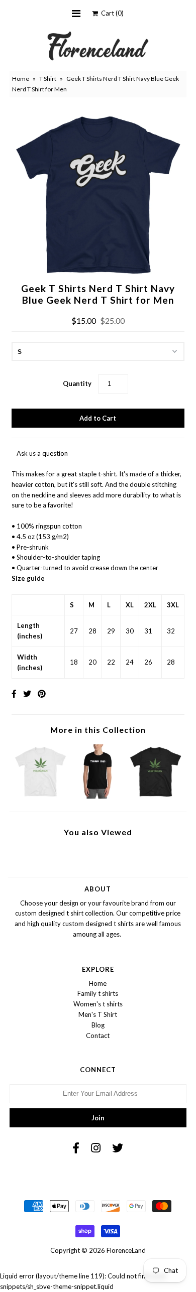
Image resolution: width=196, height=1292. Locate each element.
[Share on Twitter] (27, 693)
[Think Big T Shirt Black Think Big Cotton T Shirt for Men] (98, 796)
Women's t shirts (98, 1004)
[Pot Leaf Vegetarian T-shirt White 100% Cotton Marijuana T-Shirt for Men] (40, 796)
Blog (98, 1025)
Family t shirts (97, 993)
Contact (98, 1035)
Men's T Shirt (97, 1014)
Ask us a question (42, 453)
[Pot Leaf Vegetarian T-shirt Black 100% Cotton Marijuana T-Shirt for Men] (155, 796)
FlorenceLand (126, 1250)
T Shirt (47, 78)
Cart (111, 13)
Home (20, 78)
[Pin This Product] (42, 693)
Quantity (77, 383)
